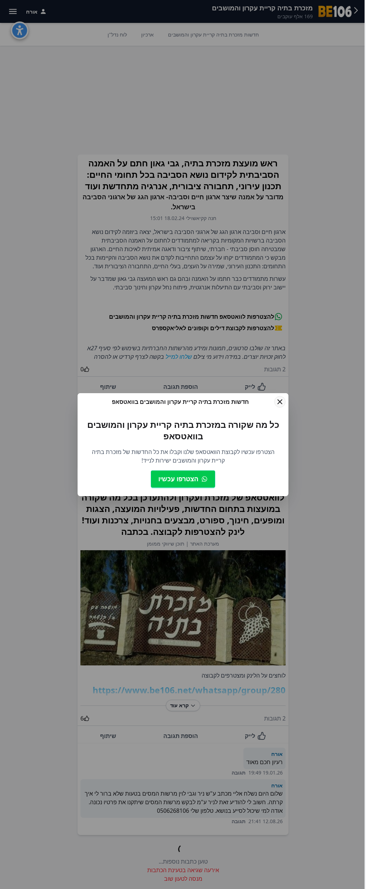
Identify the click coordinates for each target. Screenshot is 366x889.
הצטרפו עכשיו (178, 478)
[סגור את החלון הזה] (280, 401)
